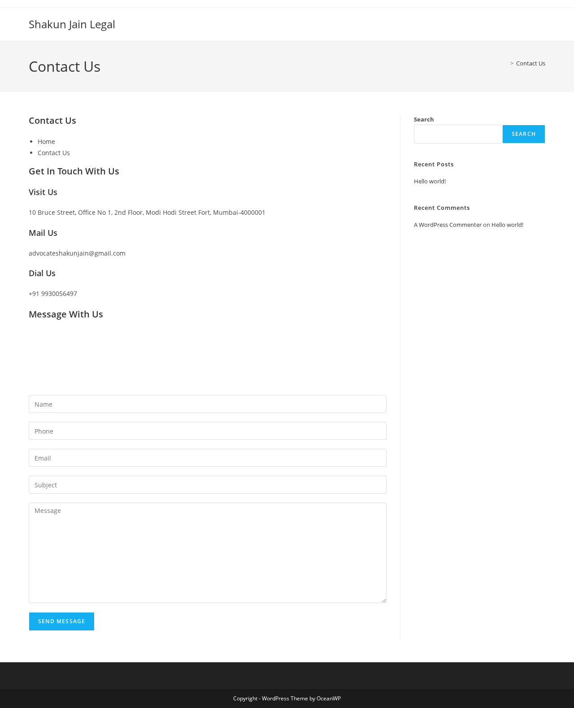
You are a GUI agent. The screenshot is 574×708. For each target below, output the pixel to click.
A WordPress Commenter (448, 225)
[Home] (505, 63)
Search (424, 119)
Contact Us (530, 63)
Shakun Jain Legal (72, 24)
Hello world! (430, 181)
